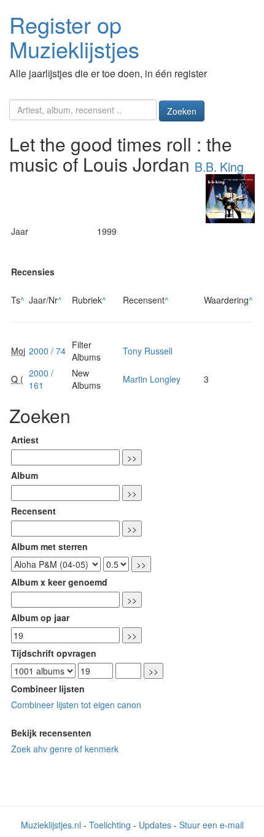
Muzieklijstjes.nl (51, 825)
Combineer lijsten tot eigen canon (76, 704)
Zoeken (181, 111)
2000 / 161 (41, 379)
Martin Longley (152, 379)
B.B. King (219, 166)
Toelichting (110, 825)
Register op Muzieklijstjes (74, 36)
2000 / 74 (47, 351)
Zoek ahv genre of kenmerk (64, 749)
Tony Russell (148, 351)
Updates (155, 825)
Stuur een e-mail (211, 825)
